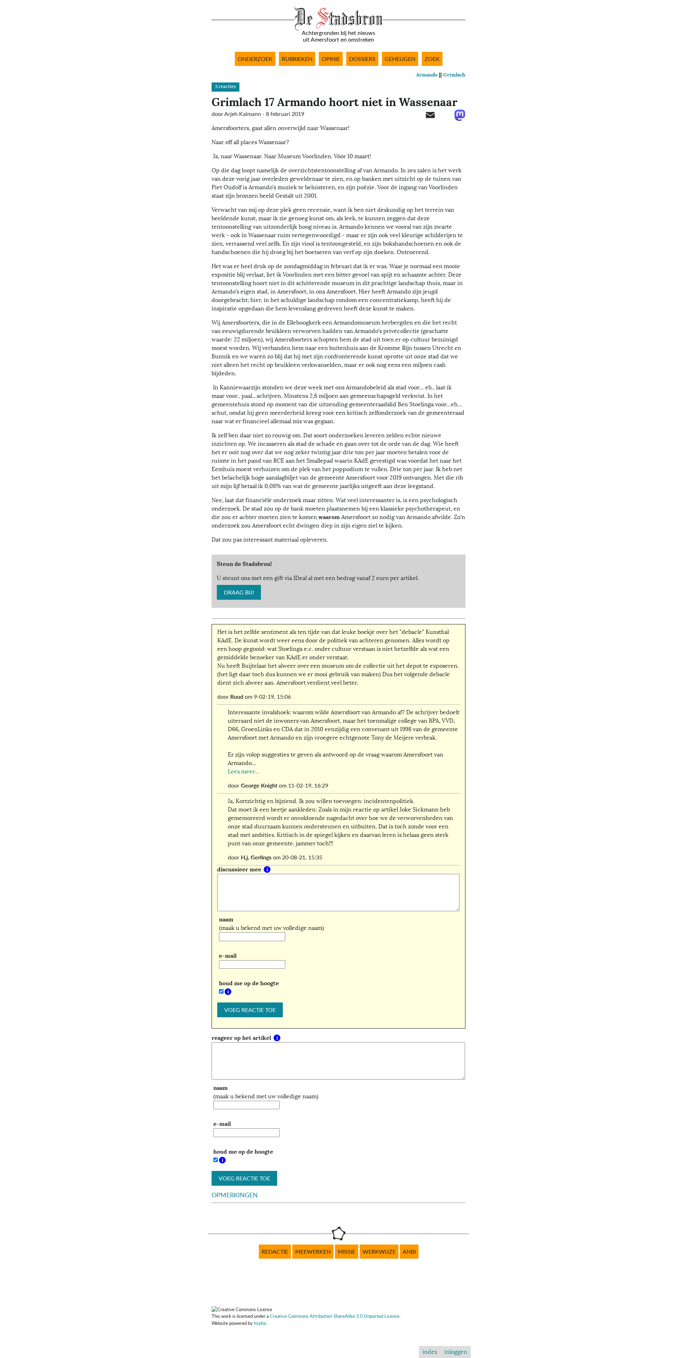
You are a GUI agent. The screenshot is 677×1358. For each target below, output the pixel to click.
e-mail (228, 955)
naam (226, 919)
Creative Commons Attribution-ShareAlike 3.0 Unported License (335, 1316)
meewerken (313, 1251)
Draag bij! (239, 592)
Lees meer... (243, 771)
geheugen (400, 59)
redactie (275, 1251)
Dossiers (362, 59)
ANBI (409, 1251)
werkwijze (379, 1251)
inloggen (455, 1352)
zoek (432, 59)
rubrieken (297, 59)
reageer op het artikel (242, 1038)
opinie (331, 59)
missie (346, 1251)
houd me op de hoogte (249, 983)
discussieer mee (240, 869)
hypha (260, 1323)
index (429, 1352)
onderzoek (255, 59)
